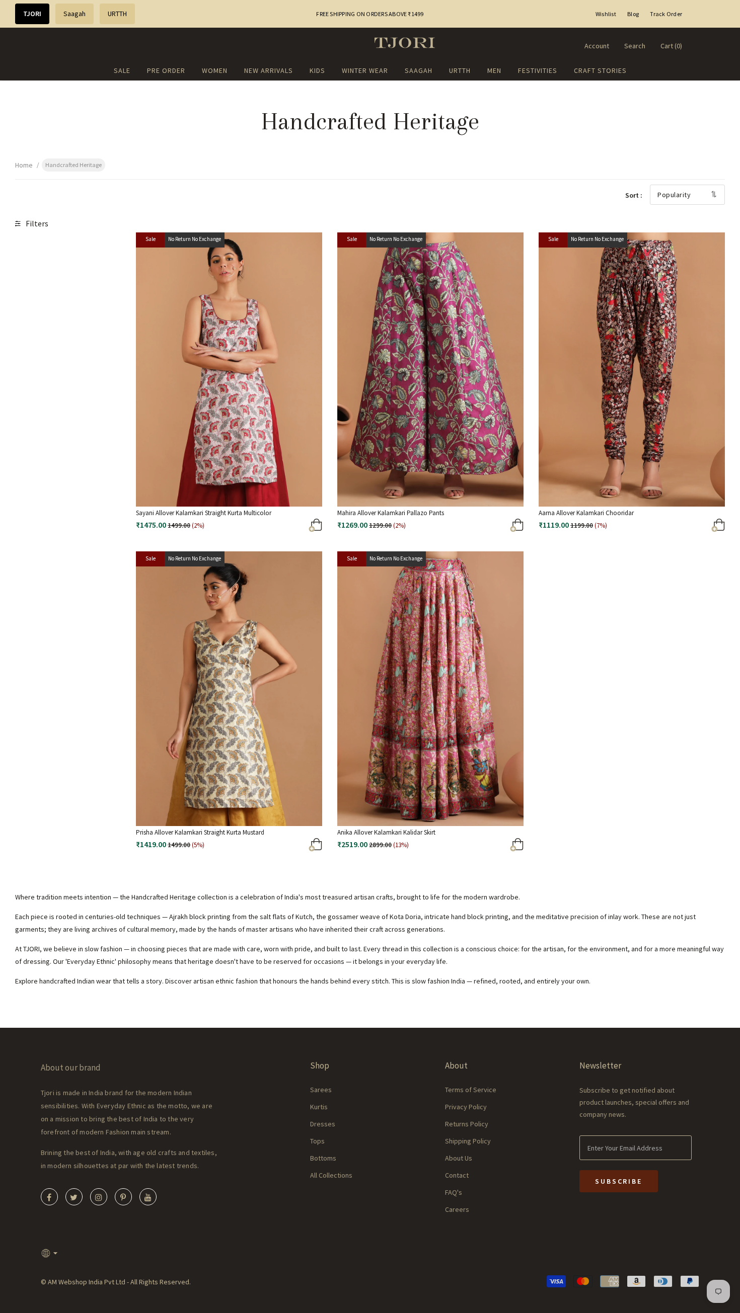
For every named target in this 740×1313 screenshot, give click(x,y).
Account (596, 45)
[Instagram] (98, 1196)
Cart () (671, 45)
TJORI (32, 13)
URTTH (117, 13)
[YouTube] (148, 1196)
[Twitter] (74, 1196)
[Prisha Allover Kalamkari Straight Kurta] (276, 847)
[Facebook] (49, 1196)
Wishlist (606, 14)
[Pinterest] (123, 1196)
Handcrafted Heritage (73, 165)
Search (634, 45)
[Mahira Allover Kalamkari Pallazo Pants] (478, 527)
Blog (633, 14)
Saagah (74, 13)
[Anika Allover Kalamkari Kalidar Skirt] (478, 847)
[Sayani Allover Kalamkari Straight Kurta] (276, 527)
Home (24, 165)
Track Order (666, 14)
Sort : (633, 195)
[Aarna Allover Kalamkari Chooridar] (679, 527)
